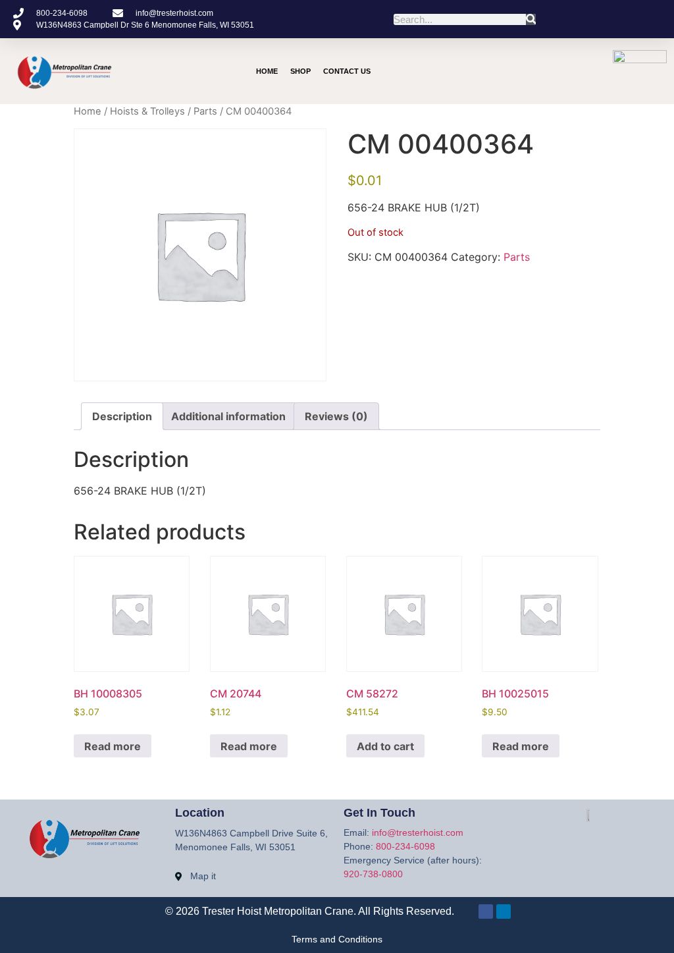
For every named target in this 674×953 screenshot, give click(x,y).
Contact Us (347, 71)
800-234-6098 (405, 846)
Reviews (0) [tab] (336, 416)
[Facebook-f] (511, 71)
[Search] (531, 19)
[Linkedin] (536, 71)
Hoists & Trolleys (147, 111)
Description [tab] (122, 416)
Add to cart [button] (385, 746)
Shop (300, 71)
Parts (205, 111)
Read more (112, 746)
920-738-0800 (373, 874)
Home (267, 71)
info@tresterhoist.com (417, 832)
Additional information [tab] (228, 416)
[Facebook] (486, 911)
